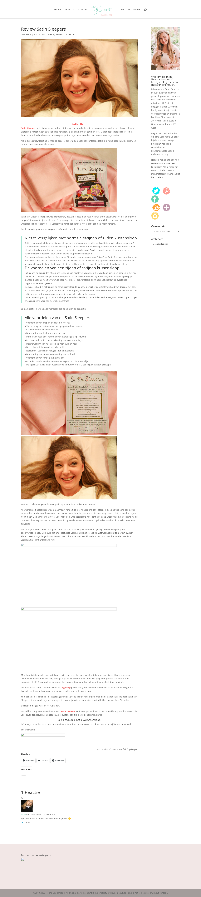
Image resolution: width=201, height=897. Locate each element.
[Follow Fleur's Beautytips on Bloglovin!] (166, 210)
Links (121, 10)
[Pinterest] (166, 193)
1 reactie (70, 34)
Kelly (23, 814)
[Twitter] (156, 193)
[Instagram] (155, 218)
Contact (82, 10)
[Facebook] (155, 202)
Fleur (28, 34)
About (68, 10)
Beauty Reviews (56, 34)
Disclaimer (134, 10)
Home (57, 10)
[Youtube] (156, 210)
